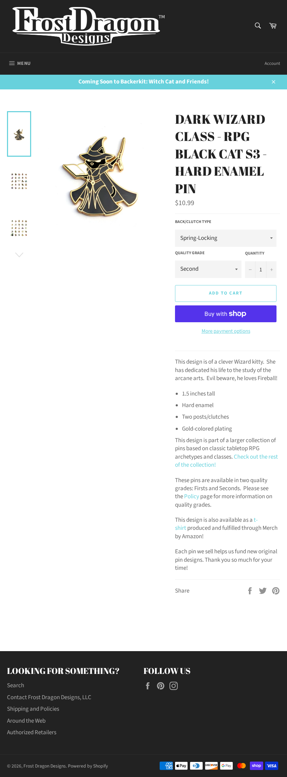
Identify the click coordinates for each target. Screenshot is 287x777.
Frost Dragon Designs (44, 766)
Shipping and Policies (33, 709)
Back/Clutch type (193, 222)
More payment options (226, 331)
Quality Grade (190, 253)
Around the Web (26, 721)
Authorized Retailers (31, 732)
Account (272, 63)
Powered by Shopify (88, 766)
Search (15, 685)
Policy (191, 496)
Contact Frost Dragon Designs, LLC (49, 697)
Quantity (254, 253)
